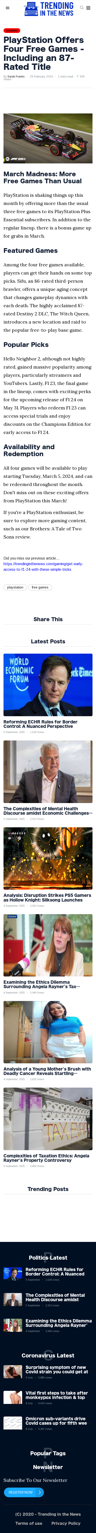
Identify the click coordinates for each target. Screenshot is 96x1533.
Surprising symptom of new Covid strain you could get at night (57, 1371)
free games (40, 587)
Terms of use (28, 1523)
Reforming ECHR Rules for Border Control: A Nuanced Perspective (55, 1274)
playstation (15, 587)
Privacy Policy (66, 1523)
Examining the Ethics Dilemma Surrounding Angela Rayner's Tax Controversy (59, 1325)
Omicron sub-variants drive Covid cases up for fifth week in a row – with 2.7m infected (58, 1423)
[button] (88, 8)
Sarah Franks (15, 76)
